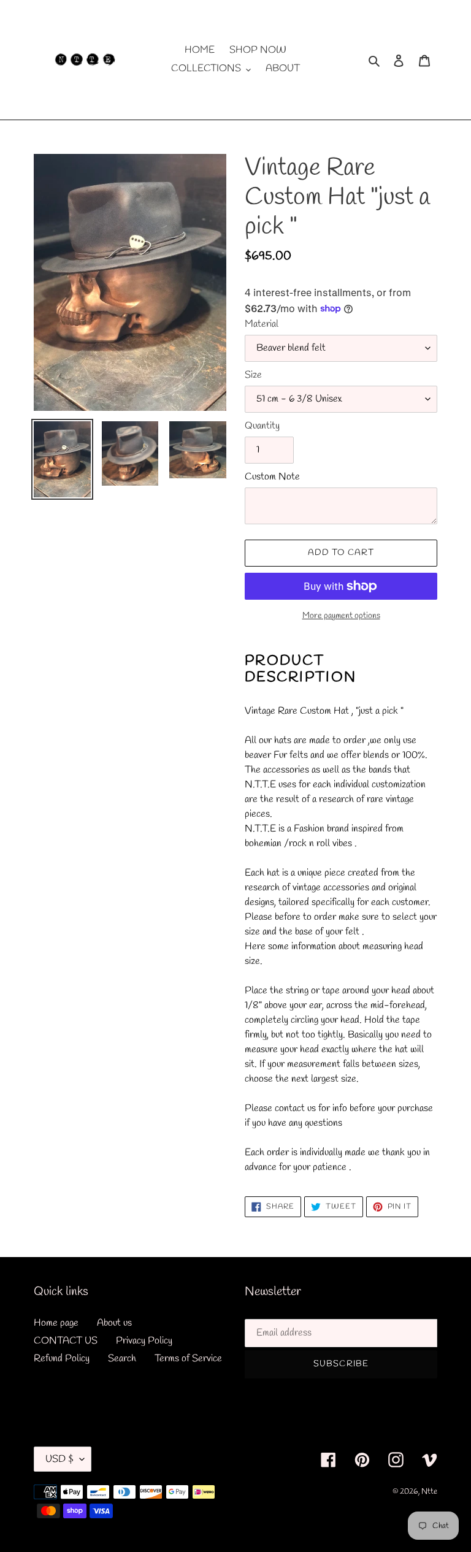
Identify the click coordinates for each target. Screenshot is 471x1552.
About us (114, 1323)
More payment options (341, 616)
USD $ (59, 1459)
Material (261, 324)
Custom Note (272, 476)
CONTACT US (66, 1340)
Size (253, 375)
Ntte (429, 1491)
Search (122, 1358)
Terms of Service (188, 1358)
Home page (56, 1323)
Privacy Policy (144, 1340)
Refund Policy (62, 1358)
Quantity (262, 425)
